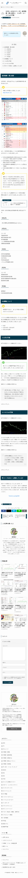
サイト (4, 672)
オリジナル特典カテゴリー (9, 781)
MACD (4, 770)
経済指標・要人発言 (9, 47)
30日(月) (9, 49)
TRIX (4, 778)
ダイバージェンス (7, 790)
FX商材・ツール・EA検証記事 (10, 843)
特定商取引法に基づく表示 (9, 867)
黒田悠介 (14, 537)
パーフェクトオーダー (8, 799)
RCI (4, 773)
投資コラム (5, 823)
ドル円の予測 (7, 61)
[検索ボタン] (25, 3)
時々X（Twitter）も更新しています (13, 65)
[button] (3, 511)
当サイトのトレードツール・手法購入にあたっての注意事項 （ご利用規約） (14, 863)
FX (3, 746)
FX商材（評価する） (8, 758)
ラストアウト (6, 849)
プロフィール (14, 728)
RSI (4, 775)
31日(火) (9, 51)
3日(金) (8, 56)
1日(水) (8, 52)
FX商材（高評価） (7, 764)
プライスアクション (7, 805)
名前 (4, 662)
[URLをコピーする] (24, 511)
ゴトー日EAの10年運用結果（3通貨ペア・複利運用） (17, 204)
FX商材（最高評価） (8, 755)
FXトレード (5, 749)
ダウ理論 (5, 793)
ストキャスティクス (7, 787)
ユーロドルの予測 (8, 63)
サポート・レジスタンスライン (10, 784)
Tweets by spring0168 (14, 496)
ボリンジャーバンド (7, 808)
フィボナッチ (6, 802)
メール (4, 667)
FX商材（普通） (7, 752)
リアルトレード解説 (6, 17)
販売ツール (5, 846)
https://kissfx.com (7, 92)
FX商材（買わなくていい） (9, 761)
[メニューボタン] (2, 3)
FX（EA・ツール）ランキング (10, 766)
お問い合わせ (6, 837)
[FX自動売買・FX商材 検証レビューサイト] (14, 3)
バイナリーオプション (8, 796)
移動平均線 (5, 826)
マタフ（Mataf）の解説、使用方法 (11, 811)
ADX (4, 743)
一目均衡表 (5, 817)
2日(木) (8, 54)
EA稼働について (8, 58)
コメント (5, 645)
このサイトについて (7, 840)
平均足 (4, 820)
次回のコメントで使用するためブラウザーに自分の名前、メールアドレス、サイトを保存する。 (14, 678)
